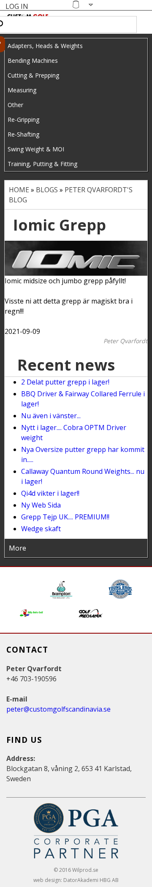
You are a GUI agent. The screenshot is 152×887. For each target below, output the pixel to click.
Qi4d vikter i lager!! (50, 493)
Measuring (22, 90)
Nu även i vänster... (51, 415)
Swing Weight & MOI (36, 149)
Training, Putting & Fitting (42, 164)
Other (15, 105)
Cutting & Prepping (33, 75)
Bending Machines (33, 60)
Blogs (47, 189)
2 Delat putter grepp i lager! (65, 382)
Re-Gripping (23, 120)
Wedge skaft (41, 528)
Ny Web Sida (41, 505)
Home (19, 189)
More (17, 548)
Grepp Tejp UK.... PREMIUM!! (65, 516)
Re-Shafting (23, 134)
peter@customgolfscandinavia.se (58, 709)
